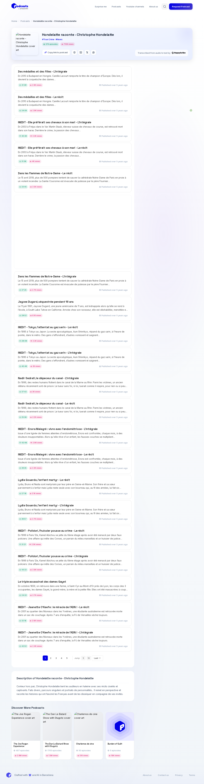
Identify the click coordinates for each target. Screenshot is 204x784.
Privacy (178, 775)
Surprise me (101, 6)
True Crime (48, 39)
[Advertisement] (164, 86)
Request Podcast (181, 6)
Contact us (163, 775)
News (59, 39)
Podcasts (116, 6)
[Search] (164, 6)
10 (89, 658)
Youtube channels (135, 6)
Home (14, 21)
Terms (192, 775)
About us (153, 6)
